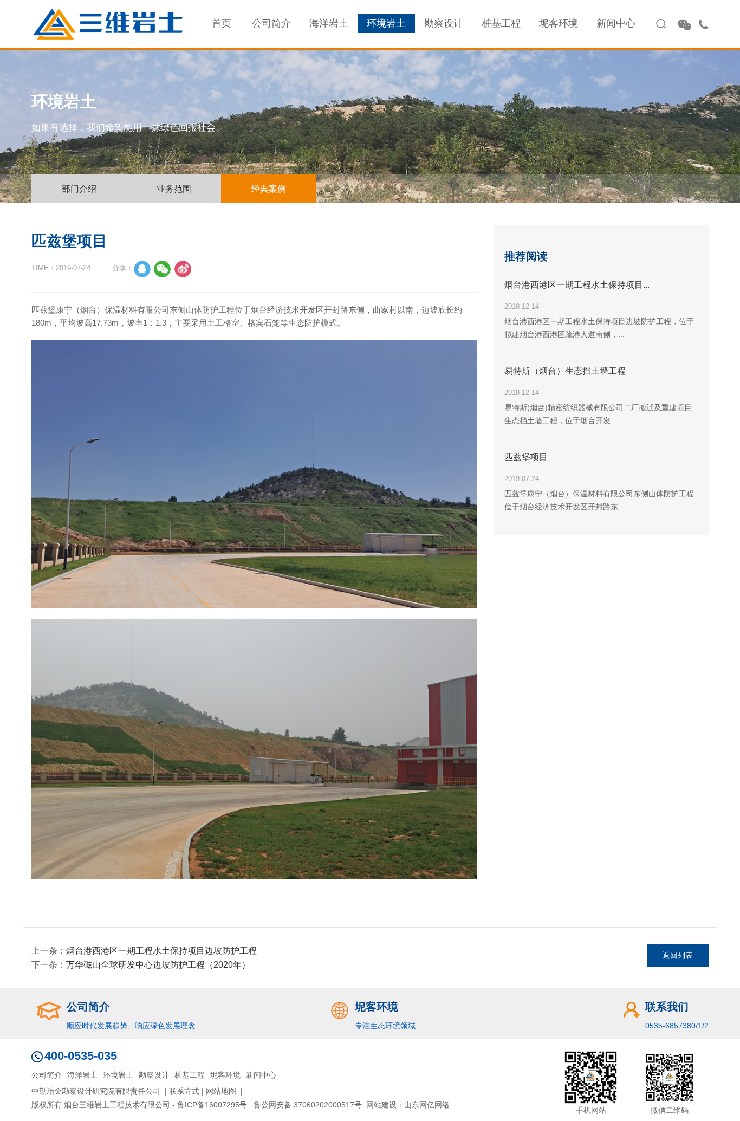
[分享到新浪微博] (183, 269)
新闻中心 (615, 23)
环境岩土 (386, 23)
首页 (221, 23)
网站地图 (221, 1091)
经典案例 (268, 188)
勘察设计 (443, 23)
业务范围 (174, 188)
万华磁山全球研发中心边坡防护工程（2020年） (158, 964)
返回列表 (678, 955)
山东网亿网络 (427, 1104)
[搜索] (661, 24)
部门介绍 (79, 188)
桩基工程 (501, 23)
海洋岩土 (328, 23)
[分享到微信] (162, 269)
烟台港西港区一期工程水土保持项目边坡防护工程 (161, 950)
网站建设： (385, 1104)
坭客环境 (558, 23)
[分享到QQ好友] (142, 269)
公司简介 (271, 23)
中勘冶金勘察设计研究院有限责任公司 (95, 1091)
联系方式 (184, 1091)
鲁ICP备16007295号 (212, 1104)
